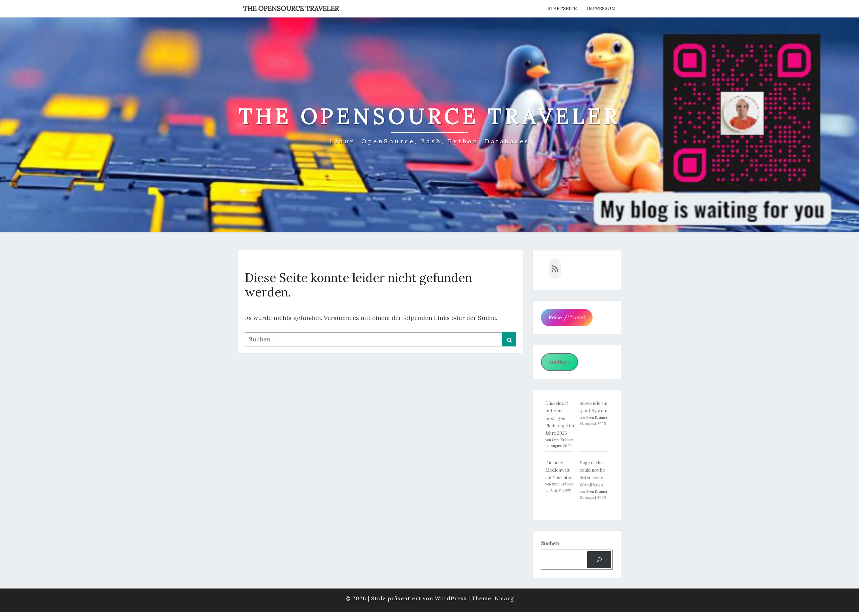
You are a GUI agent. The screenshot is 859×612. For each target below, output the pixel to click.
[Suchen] (599, 559)
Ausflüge (559, 362)
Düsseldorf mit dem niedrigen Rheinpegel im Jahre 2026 (559, 418)
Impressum (601, 8)
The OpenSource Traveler (291, 8)
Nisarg (504, 598)
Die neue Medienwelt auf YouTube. (558, 470)
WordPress (451, 598)
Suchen (550, 543)
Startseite (562, 8)
